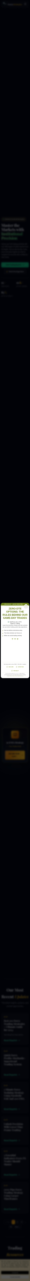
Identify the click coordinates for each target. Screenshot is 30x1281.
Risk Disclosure (20, 675)
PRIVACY (16, 670)
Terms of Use (14, 675)
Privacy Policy (9, 675)
